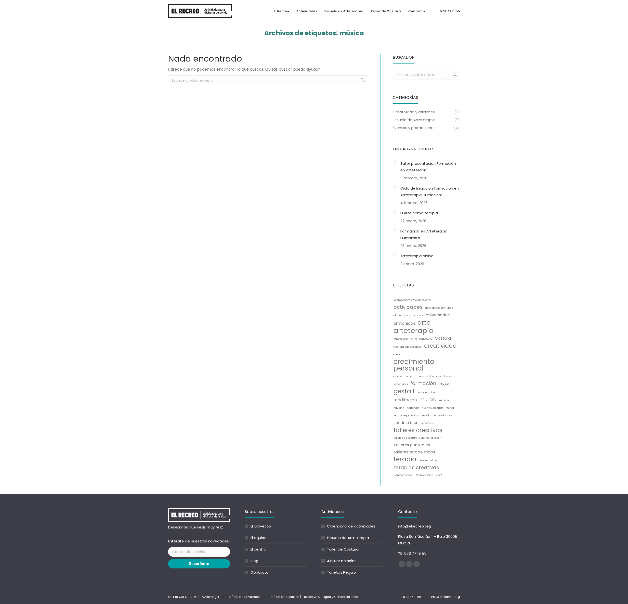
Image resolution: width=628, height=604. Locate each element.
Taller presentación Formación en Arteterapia (428, 167)
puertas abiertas (432, 408)
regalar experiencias (406, 415)
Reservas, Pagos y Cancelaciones (331, 596)
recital (450, 408)
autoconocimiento (405, 339)
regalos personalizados (437, 415)
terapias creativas (416, 467)
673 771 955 (450, 11)
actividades (408, 307)
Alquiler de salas (341, 560)
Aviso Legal (211, 596)
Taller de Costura (343, 549)
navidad (398, 408)
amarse (418, 315)
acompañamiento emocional (412, 300)
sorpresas (427, 423)
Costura (443, 338)
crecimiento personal (413, 365)
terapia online (428, 460)
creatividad (440, 346)
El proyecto (260, 526)
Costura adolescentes (407, 347)
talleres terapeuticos (414, 452)
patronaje (413, 408)
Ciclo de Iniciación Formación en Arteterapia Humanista (429, 191)
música (444, 400)
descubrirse (444, 376)
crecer (397, 354)
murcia (428, 399)
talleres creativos (417, 430)
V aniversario (424, 475)
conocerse (425, 339)
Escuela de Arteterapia (348, 537)
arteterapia (413, 330)
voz (438, 474)
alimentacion (402, 315)
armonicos (404, 323)
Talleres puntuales (411, 445)
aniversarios (438, 315)
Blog (254, 560)
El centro (258, 549)
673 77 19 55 (415, 553)
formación (423, 383)
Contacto (259, 572)
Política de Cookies (284, 596)
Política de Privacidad (244, 596)
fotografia (445, 384)
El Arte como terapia (419, 213)
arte (424, 322)
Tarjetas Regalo (341, 572)
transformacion (403, 475)
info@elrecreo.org (414, 526)
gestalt (404, 391)
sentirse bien (406, 422)
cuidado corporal (404, 376)
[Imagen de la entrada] (395, 162)
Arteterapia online (416, 255)
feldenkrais (400, 384)
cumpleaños (426, 376)
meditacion (405, 400)
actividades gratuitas (439, 308)
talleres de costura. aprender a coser (417, 438)
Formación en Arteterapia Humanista (423, 234)
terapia (404, 459)
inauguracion (426, 392)
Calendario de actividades (351, 526)
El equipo (258, 537)
